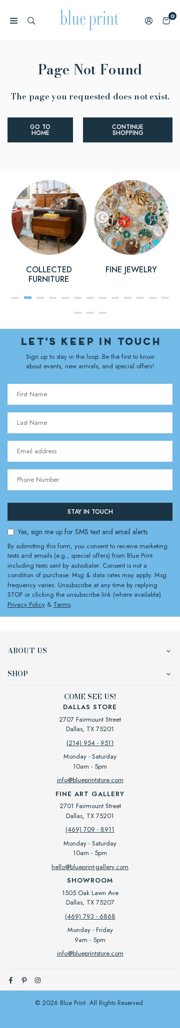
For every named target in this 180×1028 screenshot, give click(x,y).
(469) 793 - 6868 (90, 916)
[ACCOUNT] (149, 20)
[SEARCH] (31, 20)
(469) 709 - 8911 (90, 829)
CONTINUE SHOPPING (128, 129)
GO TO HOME (40, 129)
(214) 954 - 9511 (90, 743)
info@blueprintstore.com (90, 780)
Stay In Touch (90, 511)
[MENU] (13, 20)
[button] (166, 20)
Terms (62, 604)
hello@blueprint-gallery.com (90, 867)
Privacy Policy (26, 604)
